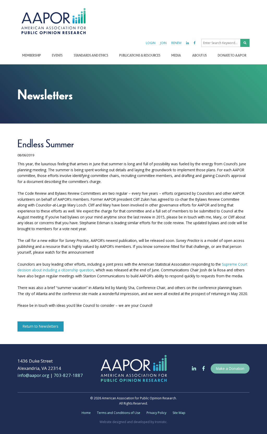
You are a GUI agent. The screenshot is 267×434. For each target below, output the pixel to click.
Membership (31, 55)
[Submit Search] (245, 43)
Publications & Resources (139, 55)
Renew (176, 43)
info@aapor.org (33, 375)
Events (57, 55)
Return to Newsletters (40, 326)
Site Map (179, 413)
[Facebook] (194, 43)
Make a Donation (230, 368)
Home (86, 413)
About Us (199, 55)
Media (176, 55)
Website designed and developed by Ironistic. (133, 422)
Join (163, 43)
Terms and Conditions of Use (118, 413)
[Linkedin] (187, 43)
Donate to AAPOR (232, 55)
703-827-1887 (68, 375)
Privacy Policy (156, 413)
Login (150, 43)
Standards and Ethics (91, 55)
